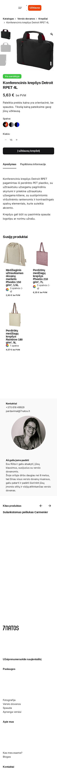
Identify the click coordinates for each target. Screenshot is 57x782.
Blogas (7, 756)
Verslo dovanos (12, 704)
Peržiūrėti (12, 240)
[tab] (9, 164)
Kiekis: (6, 134)
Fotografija (9, 700)
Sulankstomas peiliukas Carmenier (25, 512)
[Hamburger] (20, 7)
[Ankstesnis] (40, 505)
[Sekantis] (49, 505)
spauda (45, 214)
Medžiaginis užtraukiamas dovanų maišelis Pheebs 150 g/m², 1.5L (14, 277)
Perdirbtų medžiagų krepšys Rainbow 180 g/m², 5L (14, 336)
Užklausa (35, 7)
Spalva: (7, 118)
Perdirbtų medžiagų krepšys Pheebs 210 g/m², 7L (40, 276)
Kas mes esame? (12, 752)
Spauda (7, 707)
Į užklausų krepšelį (28, 151)
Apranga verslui (12, 711)
